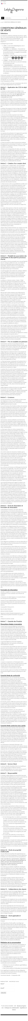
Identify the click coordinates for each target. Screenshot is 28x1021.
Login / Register (3, 1)
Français (4, 3)
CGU (2, 1008)
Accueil (2, 22)
